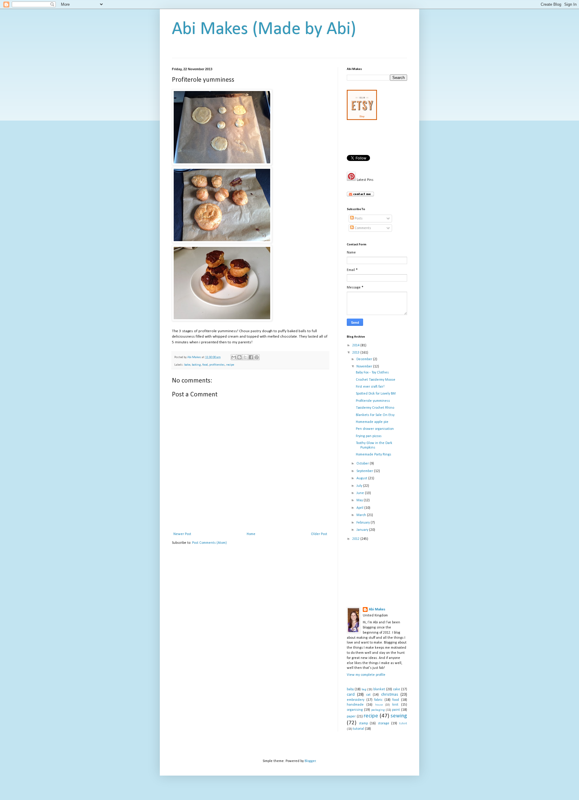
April (360, 508)
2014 (356, 345)
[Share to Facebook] (251, 357)
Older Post (319, 534)
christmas (389, 694)
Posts (358, 218)
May (360, 500)
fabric (378, 700)
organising (355, 710)
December (364, 359)
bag (364, 689)
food (205, 365)
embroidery (355, 700)
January (362, 530)
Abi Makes (377, 609)
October (363, 463)
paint (396, 710)
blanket (379, 689)
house (379, 705)
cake (396, 689)
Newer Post (182, 534)
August (362, 478)
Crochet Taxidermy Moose (375, 380)
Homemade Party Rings (373, 454)
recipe (230, 365)
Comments (362, 228)
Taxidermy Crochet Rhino (375, 408)
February (363, 522)
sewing (399, 716)
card (351, 694)
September (365, 471)
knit (395, 705)
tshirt (403, 723)
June (360, 493)
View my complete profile (366, 675)
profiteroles (217, 365)
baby (350, 689)
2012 (356, 539)
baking (196, 365)
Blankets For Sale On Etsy (375, 415)
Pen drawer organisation (375, 429)
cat (368, 695)
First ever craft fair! (370, 387)
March (361, 515)
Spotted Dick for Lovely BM (376, 393)
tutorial (358, 729)
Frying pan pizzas (368, 436)
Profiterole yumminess (373, 401)
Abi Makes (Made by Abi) (264, 29)
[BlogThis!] (239, 357)
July (359, 486)
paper (351, 716)
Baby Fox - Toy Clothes (372, 372)
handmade (355, 705)
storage (383, 723)
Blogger (310, 761)
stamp (363, 723)
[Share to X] (245, 357)
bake (187, 365)
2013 (356, 352)
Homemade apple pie (372, 422)
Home (251, 534)
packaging (378, 710)
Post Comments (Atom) (209, 543)
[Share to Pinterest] (257, 357)
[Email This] (234, 357)
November (364, 366)
